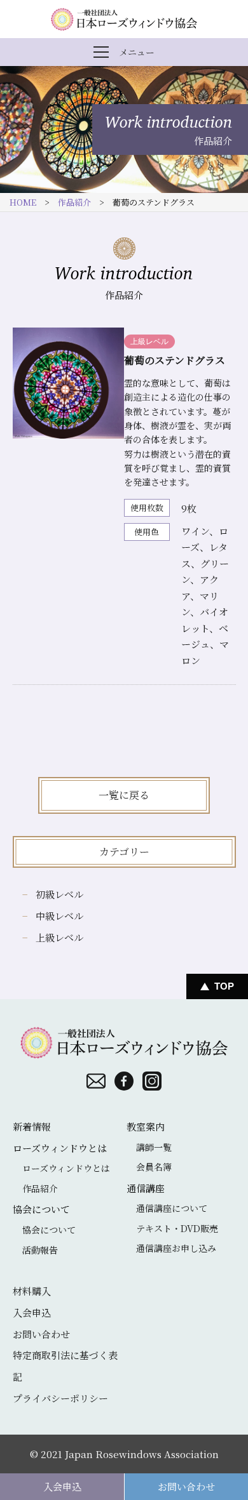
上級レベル (59, 937)
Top (224, 986)
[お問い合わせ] (96, 1081)
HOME (23, 202)
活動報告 (40, 1250)
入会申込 (62, 1486)
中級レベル (59, 915)
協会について (49, 1229)
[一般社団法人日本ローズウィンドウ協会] (124, 19)
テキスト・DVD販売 (177, 1228)
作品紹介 (74, 202)
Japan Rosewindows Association (142, 1454)
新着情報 (32, 1126)
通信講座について (171, 1208)
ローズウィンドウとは (66, 1168)
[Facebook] (124, 1081)
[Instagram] (152, 1081)
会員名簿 (154, 1166)
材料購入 (32, 1291)
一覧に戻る (124, 795)
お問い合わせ (186, 1486)
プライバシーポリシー (60, 1398)
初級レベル (59, 894)
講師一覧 (154, 1147)
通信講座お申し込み (176, 1248)
